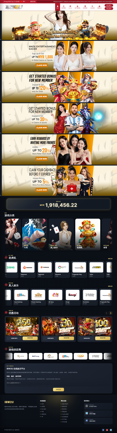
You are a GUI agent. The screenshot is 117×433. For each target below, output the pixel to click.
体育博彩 (63, 8)
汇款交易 (92, 8)
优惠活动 (99, 8)
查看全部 (110, 258)
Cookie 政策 (65, 414)
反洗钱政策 (65, 416)
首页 (57, 8)
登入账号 (108, 5)
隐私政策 (64, 406)
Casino (70, 8)
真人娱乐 (43, 409)
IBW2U (9, 402)
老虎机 (43, 406)
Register (30, 338)
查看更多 (58, 389)
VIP (42, 416)
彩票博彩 (85, 8)
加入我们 (108, 8)
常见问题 (64, 421)
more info (14, 338)
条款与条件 (65, 404)
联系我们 (64, 409)
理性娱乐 (64, 411)
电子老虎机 (77, 8)
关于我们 (64, 419)
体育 (42, 411)
